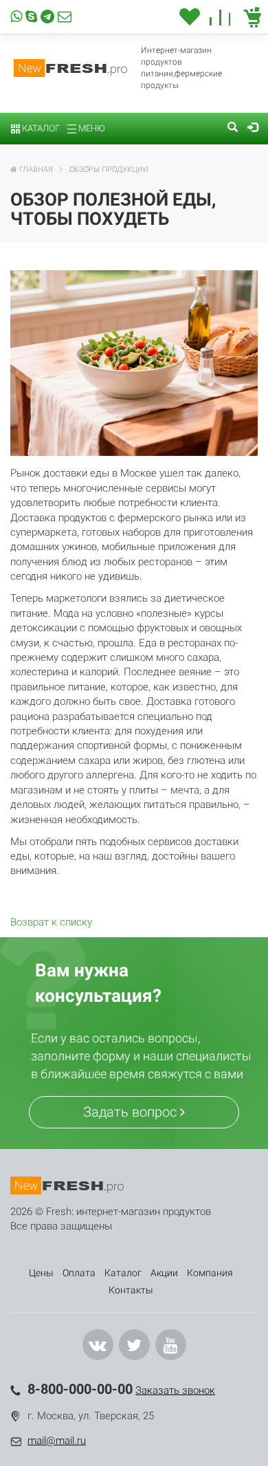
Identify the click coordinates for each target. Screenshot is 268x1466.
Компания (210, 1272)
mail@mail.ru (56, 1440)
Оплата (79, 1272)
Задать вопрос (131, 1112)
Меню (90, 128)
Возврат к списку (51, 922)
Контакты (131, 1289)
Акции (164, 1272)
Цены (41, 1272)
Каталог (40, 128)
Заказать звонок (175, 1390)
